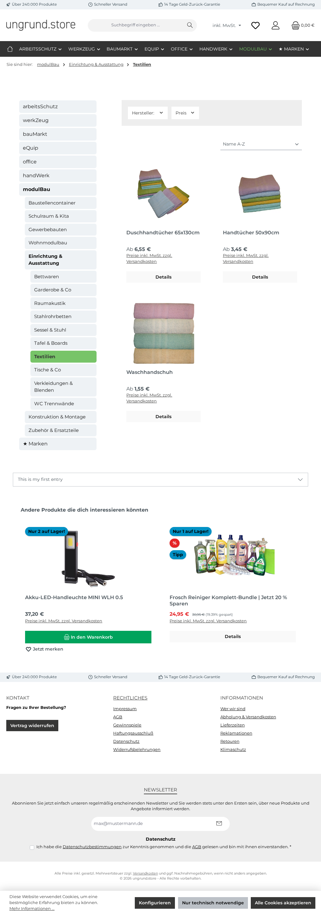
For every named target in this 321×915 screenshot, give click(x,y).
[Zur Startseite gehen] (40, 25)
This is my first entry (40, 479)
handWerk (36, 175)
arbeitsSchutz (40, 106)
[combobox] (135, 25)
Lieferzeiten (232, 725)
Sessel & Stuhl (50, 330)
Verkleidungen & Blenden (53, 386)
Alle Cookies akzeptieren (283, 903)
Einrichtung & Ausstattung (45, 259)
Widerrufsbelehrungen (136, 749)
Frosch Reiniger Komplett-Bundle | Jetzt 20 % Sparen (228, 600)
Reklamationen (236, 733)
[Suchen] (190, 25)
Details (163, 277)
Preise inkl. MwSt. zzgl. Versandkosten (149, 258)
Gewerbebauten (48, 229)
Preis (182, 113)
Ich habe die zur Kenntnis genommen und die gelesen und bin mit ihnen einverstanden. (163, 846)
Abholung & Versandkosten (248, 717)
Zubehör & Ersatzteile (54, 430)
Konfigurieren (155, 903)
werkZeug (36, 120)
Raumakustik (50, 303)
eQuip (30, 148)
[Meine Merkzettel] (255, 25)
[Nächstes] (303, 582)
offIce (30, 162)
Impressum (125, 708)
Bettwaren (46, 276)
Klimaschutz (233, 749)
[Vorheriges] (17, 582)
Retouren (229, 741)
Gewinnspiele (127, 725)
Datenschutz (126, 741)
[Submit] (219, 824)
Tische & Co (47, 370)
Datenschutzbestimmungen (92, 846)
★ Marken (35, 444)
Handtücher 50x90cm (251, 233)
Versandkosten (145, 873)
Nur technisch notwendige (213, 903)
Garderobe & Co (52, 290)
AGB (117, 717)
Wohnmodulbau (48, 243)
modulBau (36, 189)
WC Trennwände (54, 404)
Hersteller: (143, 113)
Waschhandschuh (149, 372)
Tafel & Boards (50, 343)
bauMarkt (35, 134)
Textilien (44, 356)
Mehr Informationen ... (32, 908)
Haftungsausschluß (133, 733)
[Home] (10, 49)
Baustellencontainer (52, 203)
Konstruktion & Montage (57, 417)
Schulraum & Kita (49, 216)
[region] (160, 583)
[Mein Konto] (275, 25)
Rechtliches (130, 698)
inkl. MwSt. (225, 25)
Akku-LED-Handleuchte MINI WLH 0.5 (74, 597)
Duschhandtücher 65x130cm (163, 233)
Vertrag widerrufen (32, 725)
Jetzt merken (47, 649)
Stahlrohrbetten (52, 316)
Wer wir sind (232, 708)
